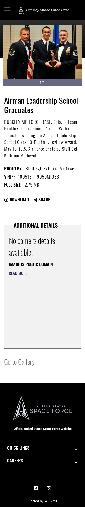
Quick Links (18, 447)
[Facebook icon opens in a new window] (36, 488)
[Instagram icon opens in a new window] (48, 488)
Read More (19, 273)
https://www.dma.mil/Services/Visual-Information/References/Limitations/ (37, 339)
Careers (15, 460)
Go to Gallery (19, 361)
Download (18, 199)
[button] (7, 10)
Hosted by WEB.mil (42, 501)
